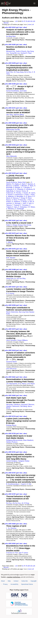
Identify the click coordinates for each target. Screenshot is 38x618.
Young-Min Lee (15, 53)
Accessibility (14, 584)
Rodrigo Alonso (11, 425)
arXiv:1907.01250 (10, 63)
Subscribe (24, 581)
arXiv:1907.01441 (10, 220)
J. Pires (29, 200)
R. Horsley (17, 193)
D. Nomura (14, 198)
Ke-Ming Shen (11, 36)
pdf (17, 27)
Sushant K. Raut (26, 53)
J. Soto (23, 203)
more (29, 24)
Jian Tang (9, 114)
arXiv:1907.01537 (10, 287)
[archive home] (5, 3)
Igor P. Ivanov (23, 552)
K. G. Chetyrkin (18, 189)
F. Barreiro (29, 184)
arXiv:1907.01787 (10, 494)
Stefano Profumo (12, 442)
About (3, 581)
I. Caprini (23, 484)
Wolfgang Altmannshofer (14, 440)
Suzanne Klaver (11, 361)
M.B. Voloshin (10, 257)
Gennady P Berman (27, 404)
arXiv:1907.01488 (10, 269)
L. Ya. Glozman (11, 528)
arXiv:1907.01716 (10, 416)
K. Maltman (10, 196)
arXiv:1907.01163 (10, 27)
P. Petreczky (22, 200)
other (24, 27)
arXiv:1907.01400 (10, 123)
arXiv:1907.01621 (10, 377)
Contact (16, 581)
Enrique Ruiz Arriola (24, 225)
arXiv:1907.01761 (10, 452)
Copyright (34, 581)
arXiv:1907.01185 (10, 44)
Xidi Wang (23, 406)
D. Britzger (16, 187)
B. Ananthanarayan (12, 484)
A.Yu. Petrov (22, 383)
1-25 (16, 21)
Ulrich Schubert (11, 340)
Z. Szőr (29, 203)
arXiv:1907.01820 (10, 524)
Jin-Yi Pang (25, 503)
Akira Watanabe (11, 156)
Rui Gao (9, 503)
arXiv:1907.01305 (10, 84)
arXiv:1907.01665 (10, 395)
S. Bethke (16, 186)
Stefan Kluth (22, 182)
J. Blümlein (23, 186)
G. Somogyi (16, 203)
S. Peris (14, 200)
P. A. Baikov (16, 184)
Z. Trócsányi (24, 205)
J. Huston (25, 193)
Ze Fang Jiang (18, 72)
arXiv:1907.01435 (10, 173)
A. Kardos (9, 194)
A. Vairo (14, 207)
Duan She (9, 72)
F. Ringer (24, 201)
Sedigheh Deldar (23, 461)
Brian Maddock (28, 440)
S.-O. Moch (28, 196)
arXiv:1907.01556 (10, 305)
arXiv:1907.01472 (10, 233)
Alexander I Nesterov (13, 404)
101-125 (32, 21)
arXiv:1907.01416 (10, 145)
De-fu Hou (27, 72)
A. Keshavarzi (18, 194)
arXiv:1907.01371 (10, 108)
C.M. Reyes (31, 383)
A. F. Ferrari (10, 293)
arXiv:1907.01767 (10, 473)
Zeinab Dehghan (11, 461)
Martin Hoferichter (12, 312)
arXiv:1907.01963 (10, 543)
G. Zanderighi (19, 208)
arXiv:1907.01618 (10, 350)
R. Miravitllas (19, 196)
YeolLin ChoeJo (21, 51)
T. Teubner (15, 205)
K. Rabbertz (16, 201)
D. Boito (30, 186)
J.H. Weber (31, 207)
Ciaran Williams (22, 340)
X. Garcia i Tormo (20, 191)
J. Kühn (32, 194)
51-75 (23, 21)
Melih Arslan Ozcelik (13, 129)
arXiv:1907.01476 (10, 249)
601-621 (6, 23)
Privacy (5, 584)
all (33, 24)
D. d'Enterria (28, 189)
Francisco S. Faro (12, 552)
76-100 (28, 21)
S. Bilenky (9, 242)
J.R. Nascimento (11, 383)
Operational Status (27, 584)
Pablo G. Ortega (11, 225)
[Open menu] (34, 3)
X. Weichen (10, 208)
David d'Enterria (11, 182)
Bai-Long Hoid (23, 312)
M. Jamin (32, 193)
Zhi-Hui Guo (17, 503)
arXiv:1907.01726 (10, 433)
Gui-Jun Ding (21, 278)
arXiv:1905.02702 (11, 368)
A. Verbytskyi (22, 207)
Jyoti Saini (23, 91)
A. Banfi (22, 184)
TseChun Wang (19, 114)
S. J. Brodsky (25, 187)
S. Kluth (26, 194)
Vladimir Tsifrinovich (12, 406)
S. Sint (30, 201)
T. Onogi (22, 198)
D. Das (29, 484)
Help (9, 581)
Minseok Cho (10, 51)
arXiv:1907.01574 (10, 329)
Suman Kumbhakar (12, 91)
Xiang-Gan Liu (11, 278)
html (20, 27)
